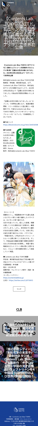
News (19, 14)
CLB (19, 309)
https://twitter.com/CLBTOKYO (21, 280)
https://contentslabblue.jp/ (13, 277)
